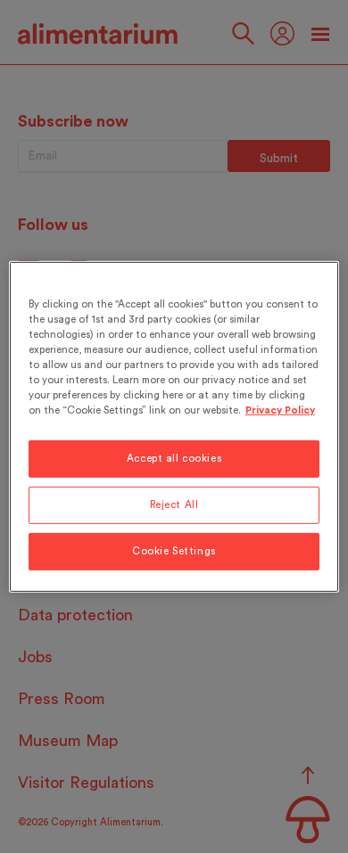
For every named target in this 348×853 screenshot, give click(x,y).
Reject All (174, 505)
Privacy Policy (280, 410)
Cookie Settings (174, 551)
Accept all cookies (174, 458)
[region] (174, 426)
